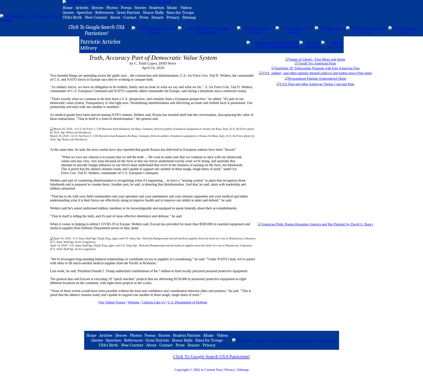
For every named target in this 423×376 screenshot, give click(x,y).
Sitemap (243, 370)
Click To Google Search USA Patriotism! (211, 356)
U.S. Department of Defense (187, 302)
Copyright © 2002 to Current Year (198, 370)
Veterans (133, 302)
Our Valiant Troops (111, 302)
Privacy (229, 370)
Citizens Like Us (153, 302)
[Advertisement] (194, 44)
